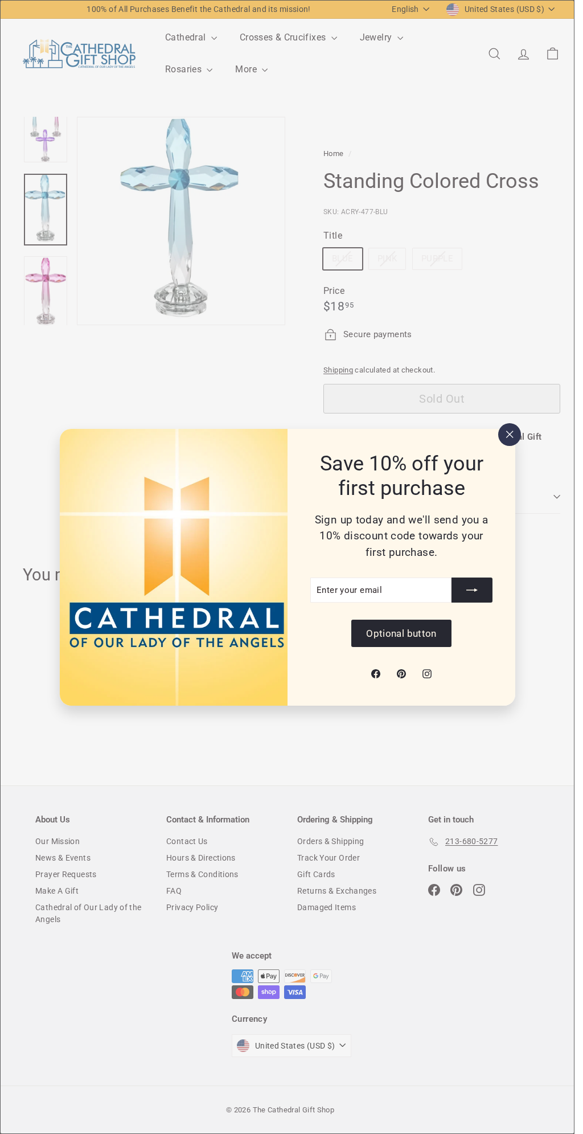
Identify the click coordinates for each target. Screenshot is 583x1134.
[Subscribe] (471, 590)
